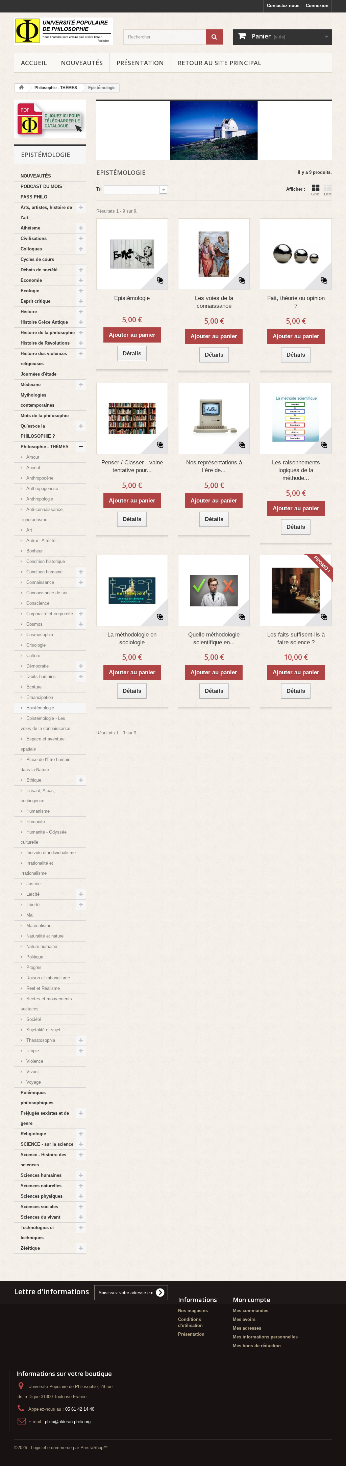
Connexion (317, 5)
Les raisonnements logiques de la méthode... (296, 470)
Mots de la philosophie (45, 415)
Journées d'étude (38, 374)
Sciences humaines (41, 1175)
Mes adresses (247, 1328)
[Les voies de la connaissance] (213, 254)
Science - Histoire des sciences (43, 1159)
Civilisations (34, 238)
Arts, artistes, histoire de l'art (46, 212)
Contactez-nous (283, 5)
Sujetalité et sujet (42, 1029)
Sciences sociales (39, 1206)
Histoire (29, 311)
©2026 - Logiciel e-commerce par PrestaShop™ (61, 1447)
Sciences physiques (42, 1196)
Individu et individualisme (50, 852)
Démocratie (37, 666)
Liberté (32, 904)
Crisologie (35, 645)
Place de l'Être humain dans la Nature (45, 764)
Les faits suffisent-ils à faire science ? (296, 638)
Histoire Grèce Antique (44, 322)
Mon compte (251, 1300)
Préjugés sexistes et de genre (45, 1118)
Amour (32, 457)
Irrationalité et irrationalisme (37, 868)
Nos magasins (193, 1310)
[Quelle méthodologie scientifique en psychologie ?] (213, 590)
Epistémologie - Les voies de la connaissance (45, 723)
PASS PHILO (34, 196)
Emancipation (39, 697)
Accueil (34, 63)
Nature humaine (41, 946)
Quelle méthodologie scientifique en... (214, 638)
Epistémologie (39, 707)
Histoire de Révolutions (45, 343)
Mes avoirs (244, 1319)
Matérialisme (38, 925)
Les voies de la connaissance (214, 302)
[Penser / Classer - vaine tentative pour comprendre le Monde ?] (132, 418)
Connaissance (39, 582)
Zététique (30, 1248)
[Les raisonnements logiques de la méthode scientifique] (295, 418)
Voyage (33, 1082)
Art (28, 530)
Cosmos (34, 624)
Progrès (33, 967)
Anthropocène (39, 478)
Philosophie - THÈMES (45, 446)
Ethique (33, 780)
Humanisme (37, 811)
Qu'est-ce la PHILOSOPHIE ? (38, 431)
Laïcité (32, 894)
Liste (328, 194)
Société (33, 1019)
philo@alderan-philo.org (68, 1421)
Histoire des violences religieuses (44, 358)
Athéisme (30, 227)
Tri (99, 189)
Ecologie (30, 290)
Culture (32, 655)
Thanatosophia (40, 1040)
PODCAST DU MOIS (41, 186)
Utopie (32, 1050)
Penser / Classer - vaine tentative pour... (132, 466)
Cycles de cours (37, 259)
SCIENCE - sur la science (47, 1144)
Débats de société (39, 269)
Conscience (37, 603)
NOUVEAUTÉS (82, 63)
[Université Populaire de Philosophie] (63, 31)
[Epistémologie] (132, 254)
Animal (32, 467)
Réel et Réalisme (42, 988)
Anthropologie (39, 498)
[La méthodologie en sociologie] (132, 590)
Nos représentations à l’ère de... (214, 466)
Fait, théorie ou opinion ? (296, 302)
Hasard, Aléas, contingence (38, 795)
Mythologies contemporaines (37, 400)
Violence (34, 1061)
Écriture (33, 686)
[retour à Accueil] (21, 88)
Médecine (31, 384)
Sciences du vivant (40, 1217)
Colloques (31, 248)
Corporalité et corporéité (49, 613)
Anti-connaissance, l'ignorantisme (42, 514)
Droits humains (40, 676)
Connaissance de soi (46, 592)
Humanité (35, 821)
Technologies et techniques (37, 1232)
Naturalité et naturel (45, 936)
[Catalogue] (50, 119)
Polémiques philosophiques (37, 1097)
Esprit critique (35, 301)
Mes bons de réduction (257, 1345)
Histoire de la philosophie (48, 332)
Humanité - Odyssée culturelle (44, 837)
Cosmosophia (39, 634)
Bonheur (34, 550)
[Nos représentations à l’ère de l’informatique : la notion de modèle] (213, 418)
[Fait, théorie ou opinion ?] (295, 254)
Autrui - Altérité (40, 540)
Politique (34, 956)
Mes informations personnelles (265, 1336)
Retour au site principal (219, 63)
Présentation (140, 63)
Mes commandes (250, 1310)
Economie (31, 280)
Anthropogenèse (41, 488)
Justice (33, 883)
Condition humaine (44, 571)
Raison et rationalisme (47, 977)
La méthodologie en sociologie (131, 638)
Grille (315, 194)
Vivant (32, 1071)
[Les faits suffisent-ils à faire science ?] (295, 590)
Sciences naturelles (41, 1185)
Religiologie (33, 1133)
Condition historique (45, 561)
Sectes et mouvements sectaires (46, 1003)
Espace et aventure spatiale (43, 744)
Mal (29, 915)
